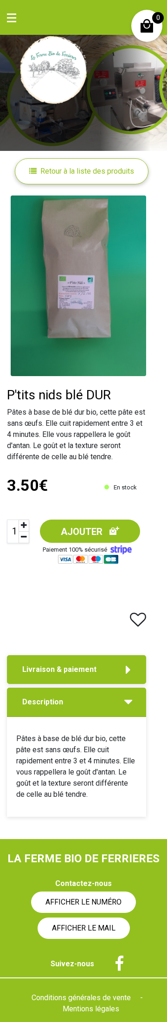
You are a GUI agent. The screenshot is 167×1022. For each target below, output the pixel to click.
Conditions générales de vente (82, 997)
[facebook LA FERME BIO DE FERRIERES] (114, 964)
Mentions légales (91, 1008)
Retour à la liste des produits (87, 171)
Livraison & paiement (59, 669)
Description (42, 701)
